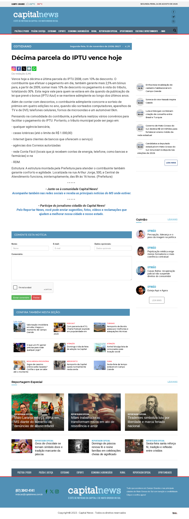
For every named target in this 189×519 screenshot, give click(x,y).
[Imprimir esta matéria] (29, 68)
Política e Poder (22, 31)
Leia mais (18, 321)
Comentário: (17, 254)
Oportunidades (126, 31)
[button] (175, 29)
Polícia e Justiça (38, 31)
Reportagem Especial (108, 31)
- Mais (162, 31)
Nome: (14, 243)
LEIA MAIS (171, 163)
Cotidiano (52, 31)
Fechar (36, 297)
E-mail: (56, 243)
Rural (94, 31)
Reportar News (33, 210)
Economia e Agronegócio (78, 31)
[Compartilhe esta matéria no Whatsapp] (34, 68)
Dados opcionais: (102, 243)
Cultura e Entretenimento (146, 31)
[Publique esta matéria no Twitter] (24, 68)
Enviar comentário (21, 297)
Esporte (61, 31)
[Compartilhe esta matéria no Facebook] (19, 68)
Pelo (20, 210)
